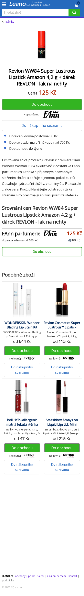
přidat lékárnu (36, 576)
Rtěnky (9, 21)
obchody (20, 576)
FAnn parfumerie (21, 233)
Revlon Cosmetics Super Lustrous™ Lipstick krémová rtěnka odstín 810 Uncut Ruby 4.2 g (62, 329)
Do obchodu (42, 104)
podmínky (8, 580)
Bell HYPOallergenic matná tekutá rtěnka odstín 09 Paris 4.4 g (22, 424)
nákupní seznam (56, 576)
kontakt (73, 576)
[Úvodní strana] (29, 5)
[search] (36, 13)
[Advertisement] (42, 526)
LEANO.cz (7, 576)
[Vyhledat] (74, 12)
